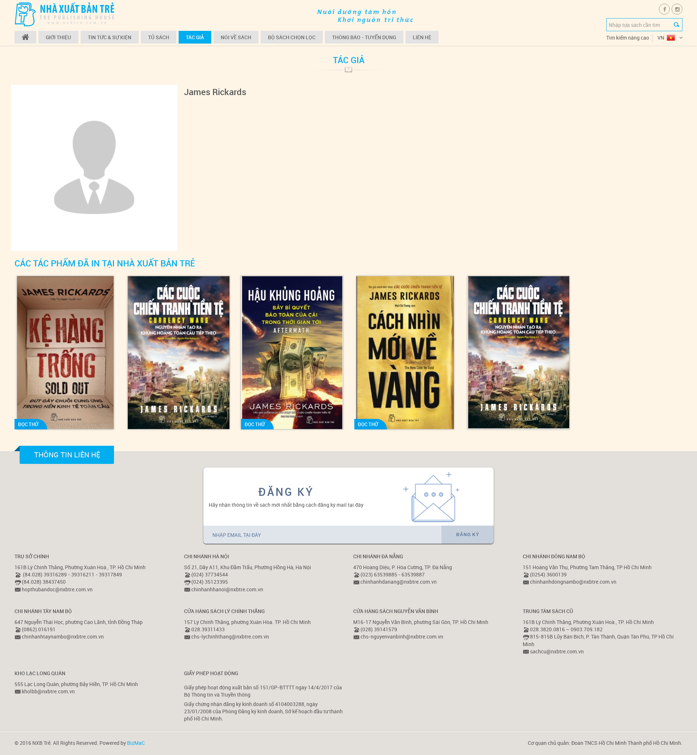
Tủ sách (158, 37)
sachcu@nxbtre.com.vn (557, 651)
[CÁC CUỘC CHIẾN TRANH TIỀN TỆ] (178, 352)
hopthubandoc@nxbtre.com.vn (57, 589)
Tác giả (195, 37)
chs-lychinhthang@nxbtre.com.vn (230, 636)
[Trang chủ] (25, 37)
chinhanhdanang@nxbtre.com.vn (398, 581)
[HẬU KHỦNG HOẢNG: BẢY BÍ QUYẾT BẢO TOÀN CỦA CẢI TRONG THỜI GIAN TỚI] (292, 352)
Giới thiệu (58, 37)
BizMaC (136, 742)
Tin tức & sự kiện (109, 37)
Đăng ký (467, 534)
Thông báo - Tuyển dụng (364, 37)
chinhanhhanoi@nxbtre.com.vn (227, 589)
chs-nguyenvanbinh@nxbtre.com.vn (401, 636)
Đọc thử (28, 424)
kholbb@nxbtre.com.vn (48, 691)
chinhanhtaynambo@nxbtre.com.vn (63, 636)
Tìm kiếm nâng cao (627, 37)
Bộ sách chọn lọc (291, 37)
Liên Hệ (422, 37)
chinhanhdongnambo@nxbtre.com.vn (573, 581)
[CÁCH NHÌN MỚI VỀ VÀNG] (405, 352)
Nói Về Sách (236, 37)
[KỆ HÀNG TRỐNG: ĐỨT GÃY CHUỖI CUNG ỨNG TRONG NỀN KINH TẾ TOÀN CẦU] (65, 352)
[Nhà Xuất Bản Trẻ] (65, 14)
